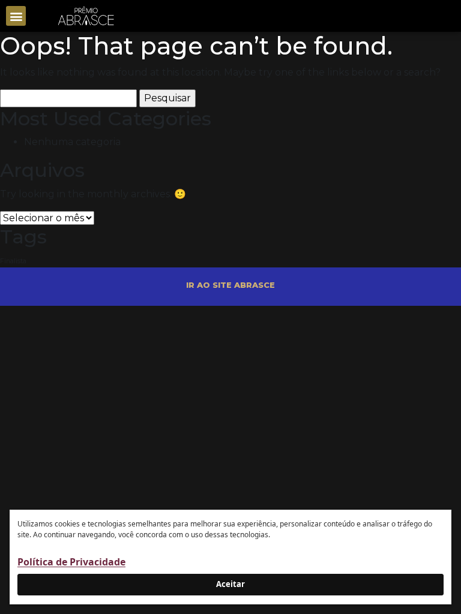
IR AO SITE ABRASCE (230, 285)
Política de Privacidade (71, 561)
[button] (16, 16)
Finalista (13, 261)
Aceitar (230, 584)
